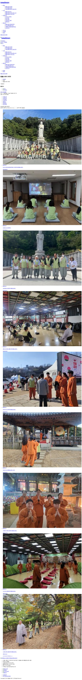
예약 (4, 5)
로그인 (4, 30)
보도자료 (7, 17)
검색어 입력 (3, 107)
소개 (4, 10)
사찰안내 (5, 98)
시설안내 (5, 100)
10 (9, 656)
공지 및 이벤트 (8, 16)
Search (23, 107)
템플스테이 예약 (8, 6)
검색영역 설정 (3, 106)
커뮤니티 (5, 15)
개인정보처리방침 (7, 676)
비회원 (4, 31)
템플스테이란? (8, 11)
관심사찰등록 (3, 92)
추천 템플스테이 (8, 7)
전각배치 (5, 99)
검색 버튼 (19, 107)
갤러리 (4, 101)
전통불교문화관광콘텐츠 (10, 26)
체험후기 (5, 103)
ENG (4, 32)
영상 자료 (7, 19)
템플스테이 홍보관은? (10, 24)
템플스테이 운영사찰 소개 (10, 12)
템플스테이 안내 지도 (9, 14)
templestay (4, 2)
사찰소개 (5, 96)
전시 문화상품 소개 (9, 25)
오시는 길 (7, 28)
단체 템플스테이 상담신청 (10, 9)
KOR (4, 70)
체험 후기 (7, 21)
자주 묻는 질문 (8, 20)
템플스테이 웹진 (3, 34)
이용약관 (5, 674)
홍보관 (4, 23)
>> (11, 656)
